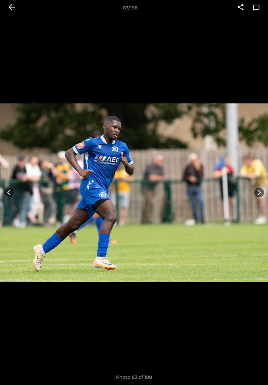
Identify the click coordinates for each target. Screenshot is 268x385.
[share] (240, 7)
